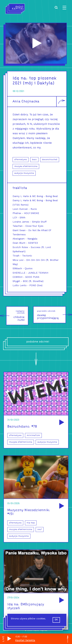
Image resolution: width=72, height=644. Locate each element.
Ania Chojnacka (26, 101)
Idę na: (20, 78)
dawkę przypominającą (48, 315)
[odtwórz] (61, 422)
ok (56, 620)
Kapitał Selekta (25, 640)
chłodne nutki (18, 315)
